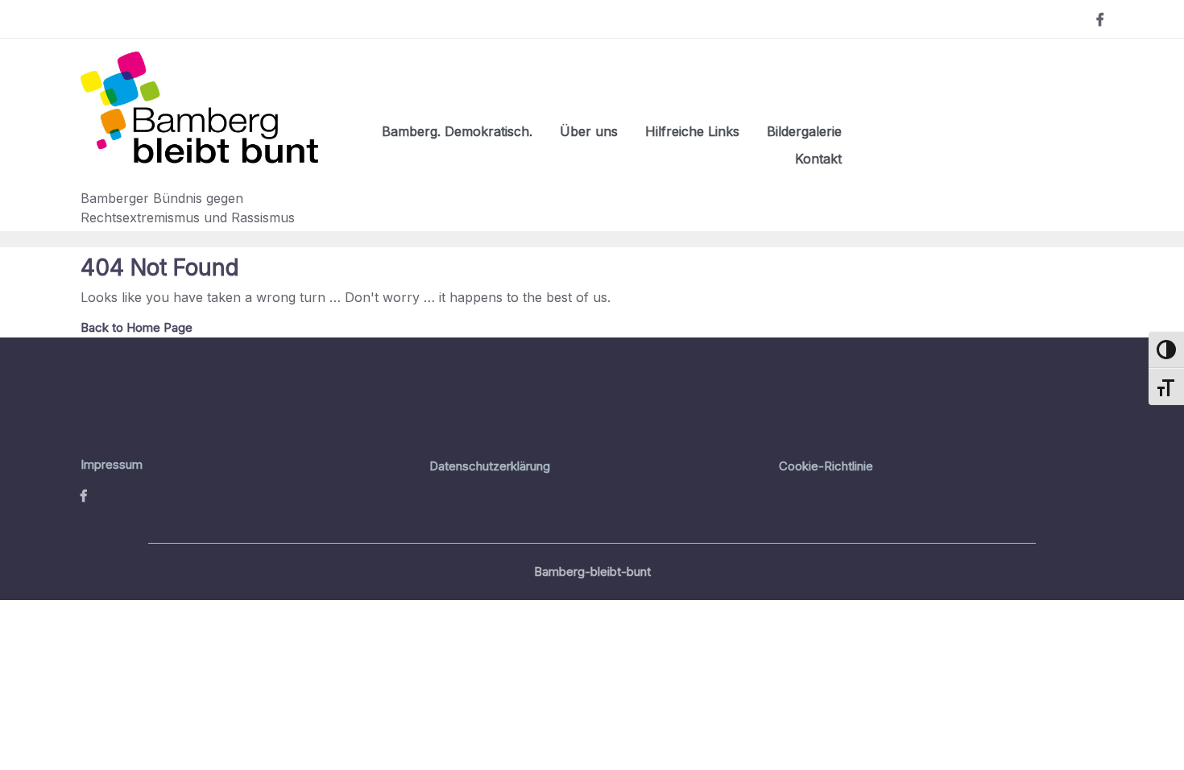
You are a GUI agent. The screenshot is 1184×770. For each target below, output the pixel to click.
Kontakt (818, 159)
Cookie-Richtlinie (826, 466)
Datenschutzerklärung (489, 466)
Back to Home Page (137, 327)
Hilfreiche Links (692, 131)
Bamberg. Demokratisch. (457, 131)
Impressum (112, 464)
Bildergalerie (804, 131)
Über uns (589, 131)
